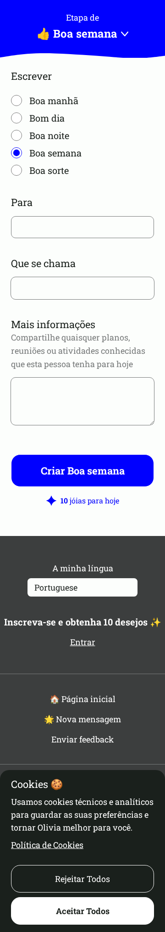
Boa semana (55, 153)
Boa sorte (49, 170)
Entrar (82, 641)
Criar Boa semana (83, 470)
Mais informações (53, 324)
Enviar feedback (82, 739)
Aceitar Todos (83, 910)
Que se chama (43, 263)
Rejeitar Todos (82, 878)
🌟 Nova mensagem (82, 719)
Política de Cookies (47, 844)
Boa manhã (53, 100)
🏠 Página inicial (83, 698)
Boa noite (49, 135)
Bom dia (47, 118)
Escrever (31, 76)
